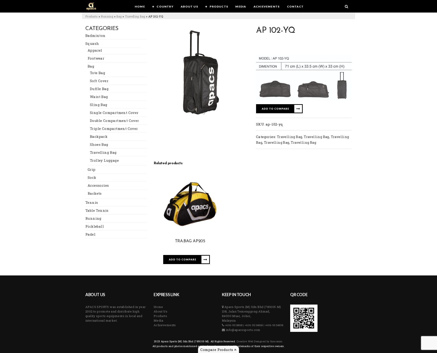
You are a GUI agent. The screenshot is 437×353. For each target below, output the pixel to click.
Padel (90, 234)
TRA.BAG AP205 (190, 241)
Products (160, 316)
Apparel (95, 50)
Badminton (95, 35)
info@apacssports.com (242, 330)
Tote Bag (97, 73)
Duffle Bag (99, 88)
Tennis (91, 202)
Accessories (98, 185)
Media (158, 320)
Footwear (96, 58)
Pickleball (94, 226)
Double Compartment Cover (114, 120)
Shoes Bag (99, 144)
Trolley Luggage (104, 160)
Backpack (98, 136)
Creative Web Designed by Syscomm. (259, 341)
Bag (91, 66)
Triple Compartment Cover (114, 128)
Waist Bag (99, 96)
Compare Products (217, 349)
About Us (160, 311)
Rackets (95, 193)
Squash (92, 43)
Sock (92, 177)
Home (158, 307)
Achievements (165, 325)
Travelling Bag (103, 152)
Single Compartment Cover (114, 112)
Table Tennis (97, 210)
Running (93, 218)
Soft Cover (99, 80)
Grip (92, 169)
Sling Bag (98, 104)
